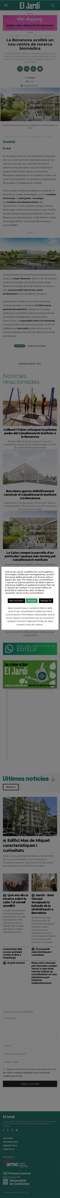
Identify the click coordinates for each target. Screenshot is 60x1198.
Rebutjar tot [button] (46, 600)
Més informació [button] (16, 600)
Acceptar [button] (32, 600)
